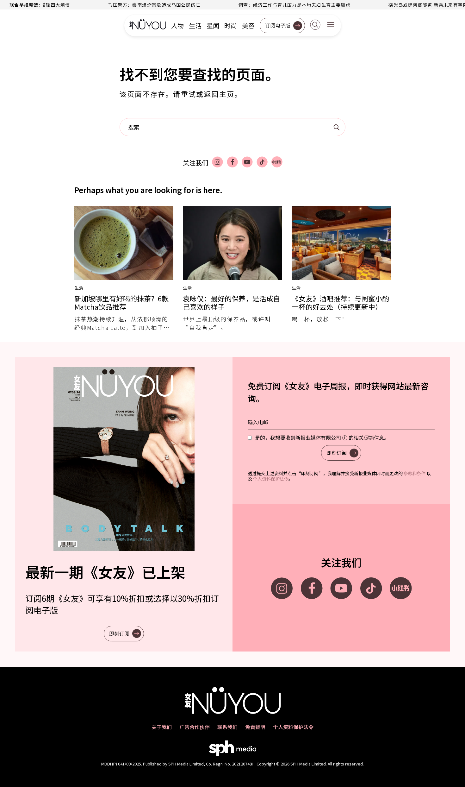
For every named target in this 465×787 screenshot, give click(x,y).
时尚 (230, 25)
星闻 (213, 25)
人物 (177, 25)
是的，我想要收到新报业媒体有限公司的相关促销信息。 (322, 437)
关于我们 (162, 727)
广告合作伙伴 (194, 727)
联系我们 (227, 727)
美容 (248, 25)
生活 (195, 25)
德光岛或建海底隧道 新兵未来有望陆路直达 (418, 5)
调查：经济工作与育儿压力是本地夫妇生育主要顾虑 (277, 5)
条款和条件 (415, 473)
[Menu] (331, 25)
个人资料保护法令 (270, 478)
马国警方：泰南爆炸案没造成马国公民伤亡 (136, 5)
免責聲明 (255, 727)
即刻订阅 (119, 633)
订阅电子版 (277, 25)
